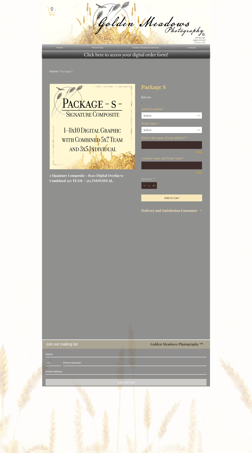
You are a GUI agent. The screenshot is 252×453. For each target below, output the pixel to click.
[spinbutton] (149, 185)
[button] (52, 11)
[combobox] (171, 115)
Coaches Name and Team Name (162, 158)
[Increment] (154, 185)
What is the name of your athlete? (164, 138)
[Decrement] (144, 185)
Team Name (150, 123)
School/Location (152, 109)
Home (53, 71)
